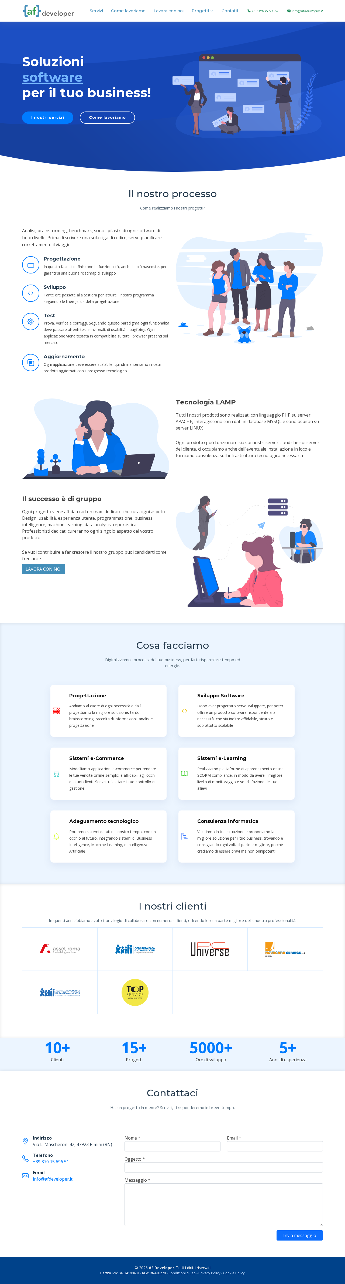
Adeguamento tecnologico (104, 821)
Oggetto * (135, 1159)
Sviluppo (55, 287)
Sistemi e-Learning (221, 758)
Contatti (230, 10)
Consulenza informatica (227, 821)
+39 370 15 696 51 (51, 1162)
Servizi (96, 10)
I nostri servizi (47, 117)
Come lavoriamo (128, 10)
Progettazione (62, 259)
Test (49, 316)
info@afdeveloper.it (53, 1179)
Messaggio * (137, 1180)
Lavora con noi (169, 10)
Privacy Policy (209, 1273)
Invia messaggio (299, 1235)
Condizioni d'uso (182, 1273)
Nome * (132, 1138)
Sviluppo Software (220, 696)
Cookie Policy (234, 1273)
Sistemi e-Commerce (96, 758)
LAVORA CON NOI (44, 569)
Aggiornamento (64, 357)
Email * (234, 1138)
